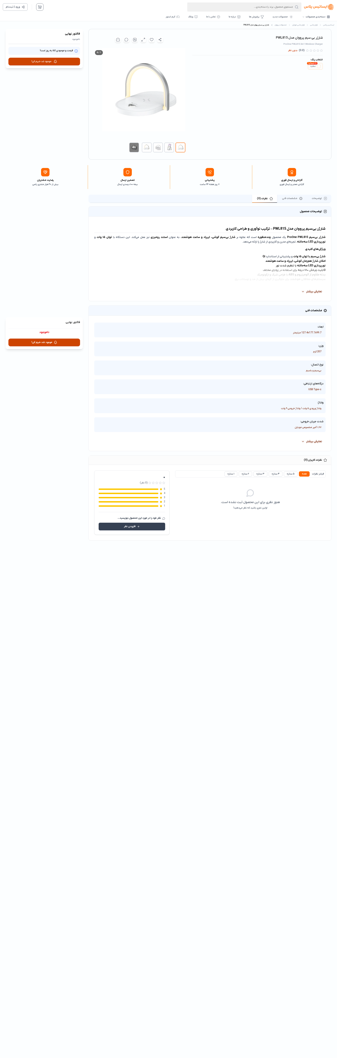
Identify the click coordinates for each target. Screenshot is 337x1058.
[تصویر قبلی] (182, 94)
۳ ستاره (260, 474)
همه (304, 474)
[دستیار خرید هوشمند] (118, 39)
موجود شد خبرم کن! (41, 61)
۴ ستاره (275, 474)
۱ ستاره (230, 474)
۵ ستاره (291, 474)
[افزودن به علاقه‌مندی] (151, 39)
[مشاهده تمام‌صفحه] (143, 39)
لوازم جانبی (314, 25)
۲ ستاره (245, 474)
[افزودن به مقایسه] (135, 39)
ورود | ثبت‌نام (13, 7)
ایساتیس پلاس (328, 25)
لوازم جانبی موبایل (298, 25)
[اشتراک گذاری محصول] (160, 39)
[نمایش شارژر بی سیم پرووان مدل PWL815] (180, 147)
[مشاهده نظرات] (126, 39)
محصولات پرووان (281, 25)
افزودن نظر (130, 526)
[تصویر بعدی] (96, 94)
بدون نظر (293, 50)
